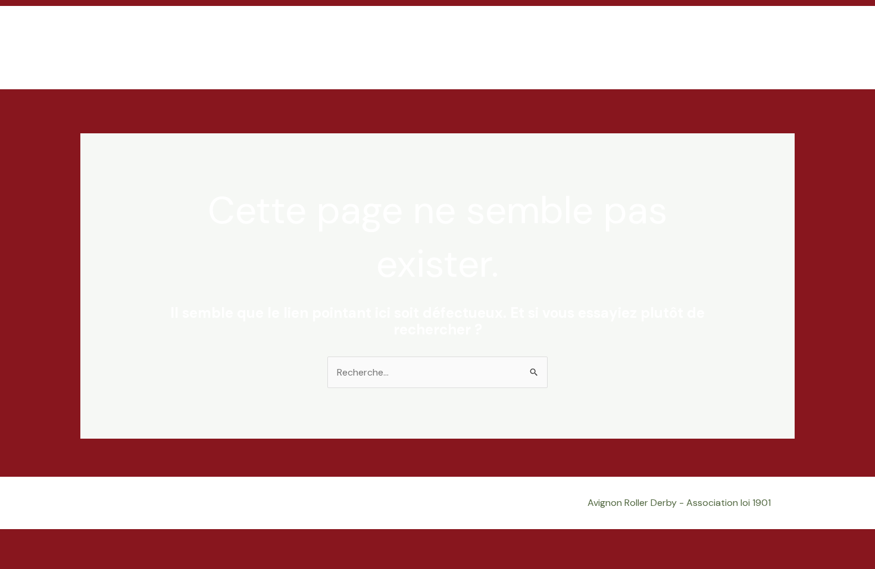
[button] (780, 48)
